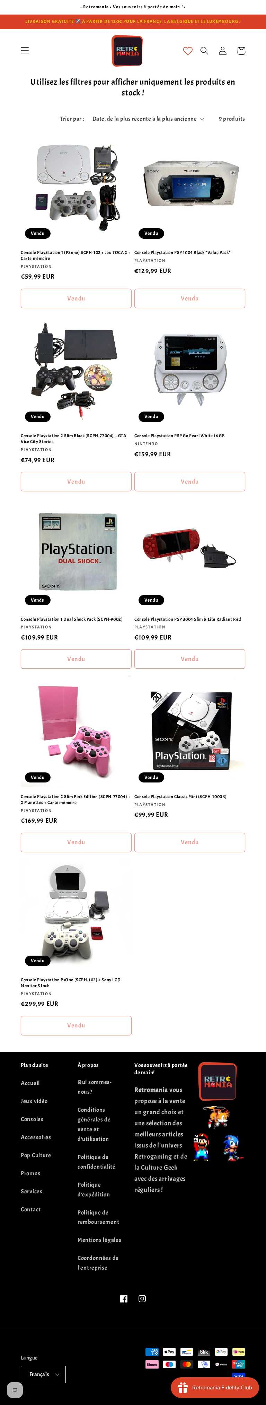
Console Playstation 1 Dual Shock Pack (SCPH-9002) (72, 619)
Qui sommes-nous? (95, 1086)
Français (39, 1374)
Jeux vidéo (34, 1101)
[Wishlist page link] (188, 51)
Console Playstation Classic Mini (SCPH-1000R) (180, 796)
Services (32, 1191)
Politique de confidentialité (97, 1161)
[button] (25, 51)
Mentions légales (100, 1240)
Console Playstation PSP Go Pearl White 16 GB (179, 436)
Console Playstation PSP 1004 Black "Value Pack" (182, 252)
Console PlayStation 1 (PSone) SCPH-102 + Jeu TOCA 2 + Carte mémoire (76, 255)
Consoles (32, 1119)
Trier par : (72, 118)
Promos (30, 1173)
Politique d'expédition (94, 1189)
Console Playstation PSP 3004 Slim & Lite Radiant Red (187, 619)
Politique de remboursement (98, 1217)
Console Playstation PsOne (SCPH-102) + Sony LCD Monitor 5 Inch (71, 983)
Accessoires (36, 1137)
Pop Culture (36, 1155)
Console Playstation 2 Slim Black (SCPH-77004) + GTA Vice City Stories (73, 439)
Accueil (30, 1083)
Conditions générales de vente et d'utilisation (94, 1124)
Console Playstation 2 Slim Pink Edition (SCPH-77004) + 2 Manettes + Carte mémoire (75, 799)
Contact (31, 1209)
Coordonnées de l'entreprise (98, 1262)
